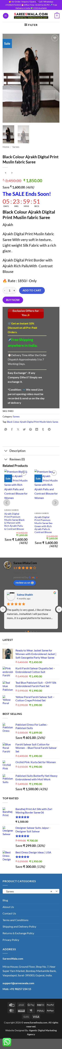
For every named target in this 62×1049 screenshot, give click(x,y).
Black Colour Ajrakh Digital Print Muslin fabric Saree (32, 421)
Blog (5, 900)
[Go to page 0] (25, 631)
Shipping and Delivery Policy (19, 926)
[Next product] (5, 173)
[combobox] (31, 891)
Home (6, 146)
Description (17, 451)
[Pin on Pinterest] (30, 429)
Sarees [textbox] (29, 891)
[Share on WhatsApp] (6, 429)
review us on (23, 582)
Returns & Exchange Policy (18, 933)
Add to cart (32, 290)
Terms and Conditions (15, 920)
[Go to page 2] (31, 631)
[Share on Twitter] (24, 429)
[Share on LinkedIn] (37, 429)
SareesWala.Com (25, 563)
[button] (5, 16)
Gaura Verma (25, 594)
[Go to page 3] (33, 631)
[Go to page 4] (36, 631)
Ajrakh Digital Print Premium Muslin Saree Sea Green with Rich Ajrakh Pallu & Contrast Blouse (43, 525)
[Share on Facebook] (12, 429)
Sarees (15, 146)
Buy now (13, 299)
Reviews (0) (17, 459)
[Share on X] (18, 429)
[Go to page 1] (28, 631)
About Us (8, 906)
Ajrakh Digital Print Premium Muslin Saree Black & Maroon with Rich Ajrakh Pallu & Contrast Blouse (14, 521)
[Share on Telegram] (49, 429)
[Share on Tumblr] (43, 429)
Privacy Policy (11, 939)
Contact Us (9, 913)
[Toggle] (6, 451)
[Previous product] (11, 173)
